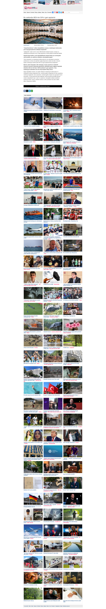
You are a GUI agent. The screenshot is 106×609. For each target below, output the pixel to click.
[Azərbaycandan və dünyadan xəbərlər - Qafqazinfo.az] (30, 8)
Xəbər (25, 12)
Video (30, 606)
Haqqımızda (58, 606)
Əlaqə (61, 606)
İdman (43, 12)
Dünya (36, 12)
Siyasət (28, 12)
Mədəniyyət (26, 45)
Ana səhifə (26, 606)
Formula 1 (49, 12)
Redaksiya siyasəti (66, 606)
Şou (46, 12)
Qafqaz (39, 12)
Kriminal (32, 12)
